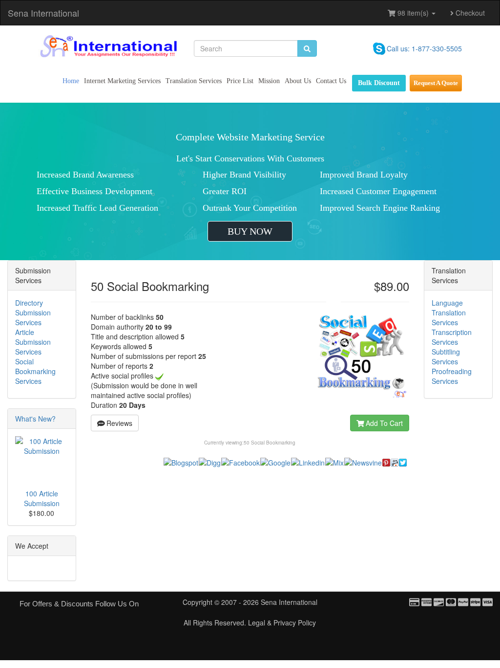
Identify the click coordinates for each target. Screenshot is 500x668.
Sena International (43, 12)
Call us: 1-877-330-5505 (424, 48)
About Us (298, 81)
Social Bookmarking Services (35, 371)
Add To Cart (383, 423)
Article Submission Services (33, 341)
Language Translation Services (449, 312)
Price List (240, 81)
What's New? (35, 418)
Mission (269, 81)
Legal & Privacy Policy (282, 622)
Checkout (469, 13)
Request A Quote (436, 83)
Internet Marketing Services (122, 81)
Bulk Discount (379, 83)
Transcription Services (452, 337)
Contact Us (331, 81)
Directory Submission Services (33, 312)
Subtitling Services (446, 356)
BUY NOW (250, 231)
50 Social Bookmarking (269, 442)
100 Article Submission (42, 498)
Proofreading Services (452, 376)
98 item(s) (413, 13)
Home (70, 81)
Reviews (118, 423)
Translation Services (194, 81)
